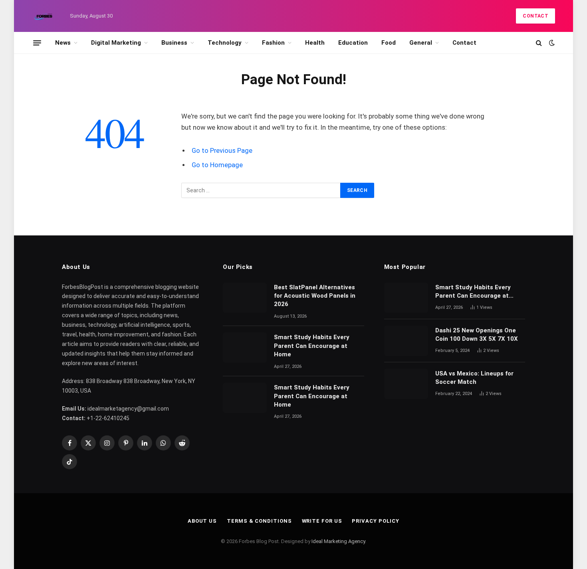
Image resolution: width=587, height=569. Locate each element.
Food (388, 42)
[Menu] (37, 42)
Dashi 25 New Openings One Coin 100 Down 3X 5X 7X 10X (477, 334)
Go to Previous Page (222, 150)
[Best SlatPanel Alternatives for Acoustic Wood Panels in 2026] (245, 298)
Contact (535, 16)
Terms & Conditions (259, 521)
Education (353, 42)
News (63, 42)
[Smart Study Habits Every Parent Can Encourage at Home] (245, 347)
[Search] (538, 43)
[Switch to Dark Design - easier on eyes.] (551, 43)
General (420, 42)
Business (174, 42)
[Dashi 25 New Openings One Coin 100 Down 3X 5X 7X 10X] (406, 341)
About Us (202, 521)
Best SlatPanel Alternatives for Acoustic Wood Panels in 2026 (314, 296)
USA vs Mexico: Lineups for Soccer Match (474, 377)
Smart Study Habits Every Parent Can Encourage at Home (311, 346)
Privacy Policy (375, 521)
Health (315, 42)
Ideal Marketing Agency (338, 541)
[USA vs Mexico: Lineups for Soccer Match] (406, 384)
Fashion (273, 42)
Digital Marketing (116, 42)
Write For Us (322, 521)
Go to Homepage (217, 165)
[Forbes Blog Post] (44, 16)
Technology (225, 42)
